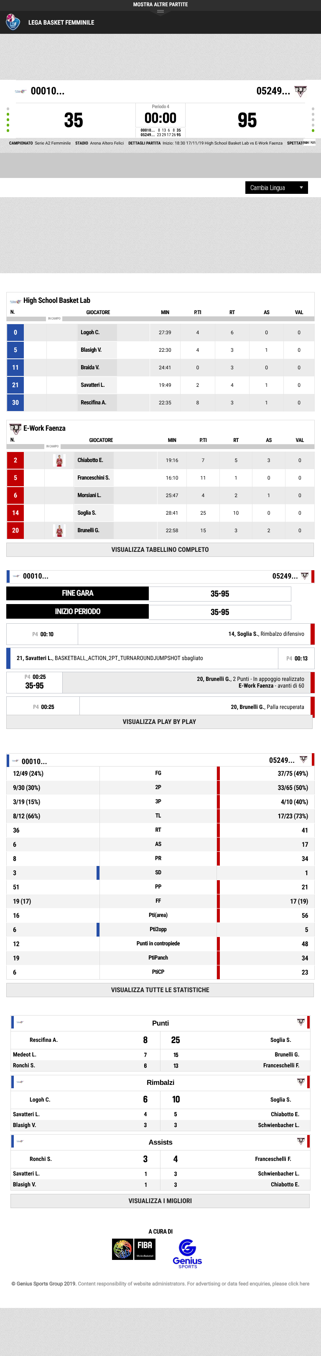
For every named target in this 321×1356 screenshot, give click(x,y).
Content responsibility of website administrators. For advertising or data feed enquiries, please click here (193, 1284)
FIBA (133, 1254)
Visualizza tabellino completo (160, 550)
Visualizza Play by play (159, 722)
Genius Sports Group (187, 1254)
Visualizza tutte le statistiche (160, 990)
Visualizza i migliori (160, 1201)
